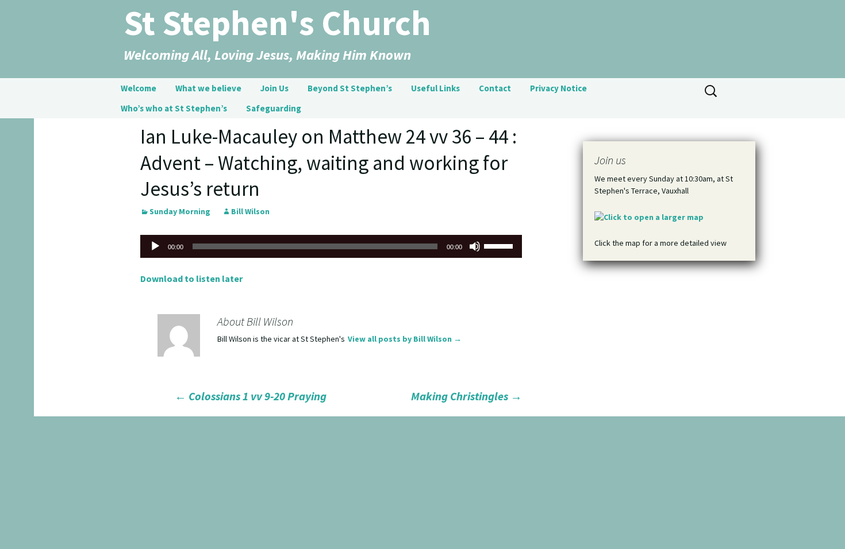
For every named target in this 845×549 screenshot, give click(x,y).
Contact (495, 88)
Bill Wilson (250, 211)
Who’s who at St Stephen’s (174, 108)
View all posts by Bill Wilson (405, 339)
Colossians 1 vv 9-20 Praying (251, 396)
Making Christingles (466, 396)
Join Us (274, 88)
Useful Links (435, 88)
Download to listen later (191, 278)
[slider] (500, 245)
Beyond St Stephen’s (350, 88)
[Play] (155, 246)
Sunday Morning (179, 211)
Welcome (138, 88)
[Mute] (475, 246)
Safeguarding (273, 108)
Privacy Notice (558, 88)
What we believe (208, 88)
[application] (331, 246)
